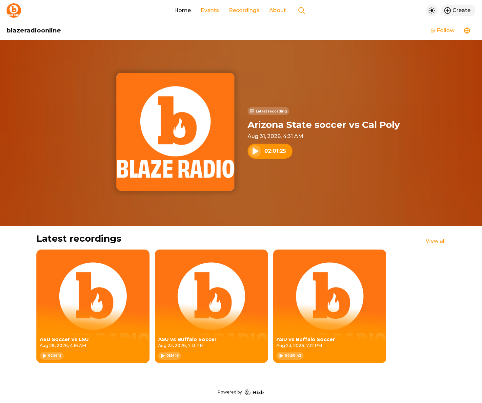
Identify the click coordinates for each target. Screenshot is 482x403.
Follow (445, 30)
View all (436, 241)
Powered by (230, 392)
